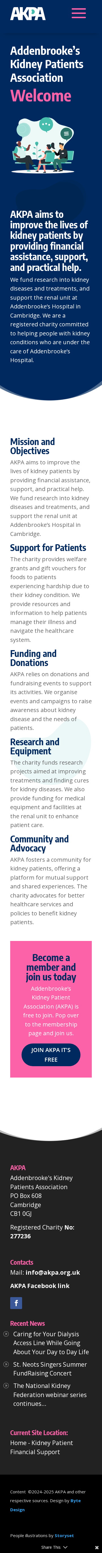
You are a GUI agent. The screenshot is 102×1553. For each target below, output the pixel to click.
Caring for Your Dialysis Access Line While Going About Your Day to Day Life (51, 1343)
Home (18, 1443)
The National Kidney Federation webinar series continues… (50, 1395)
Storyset (64, 1535)
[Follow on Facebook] (16, 1303)
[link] (16, 1303)
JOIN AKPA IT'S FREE (51, 1054)
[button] (28, 13)
